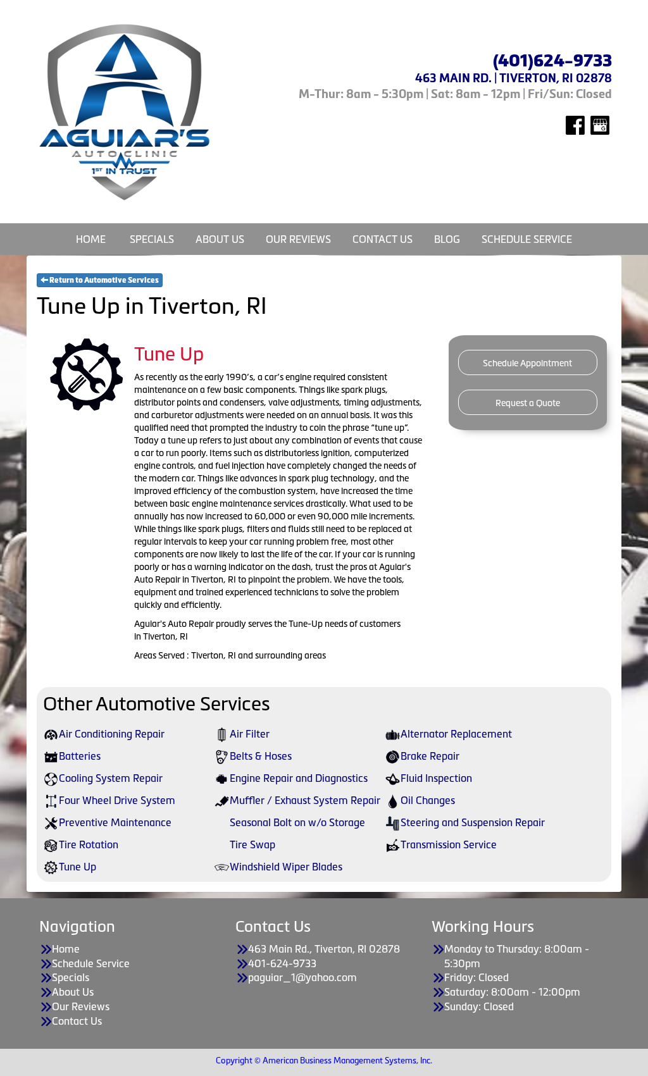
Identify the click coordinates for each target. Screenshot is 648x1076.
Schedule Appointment (527, 363)
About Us (220, 239)
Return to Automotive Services (103, 280)
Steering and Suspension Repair (473, 822)
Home (91, 239)
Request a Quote (527, 403)
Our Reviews (298, 239)
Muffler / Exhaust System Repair (305, 800)
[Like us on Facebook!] (575, 124)
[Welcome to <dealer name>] (125, 112)
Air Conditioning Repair (112, 733)
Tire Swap (252, 844)
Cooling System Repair (111, 778)
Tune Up (77, 866)
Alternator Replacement (456, 733)
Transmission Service (449, 844)
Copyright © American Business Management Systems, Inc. (324, 1060)
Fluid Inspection (436, 778)
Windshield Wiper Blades (286, 866)
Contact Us (382, 239)
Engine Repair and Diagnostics (299, 778)
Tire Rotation (88, 844)
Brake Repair (430, 756)
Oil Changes (428, 800)
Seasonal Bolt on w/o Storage (297, 822)
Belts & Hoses (261, 756)
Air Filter (250, 733)
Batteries (80, 756)
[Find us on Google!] (599, 124)
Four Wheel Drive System (117, 800)
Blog (447, 239)
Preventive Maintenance (115, 822)
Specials (152, 239)
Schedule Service (527, 239)
